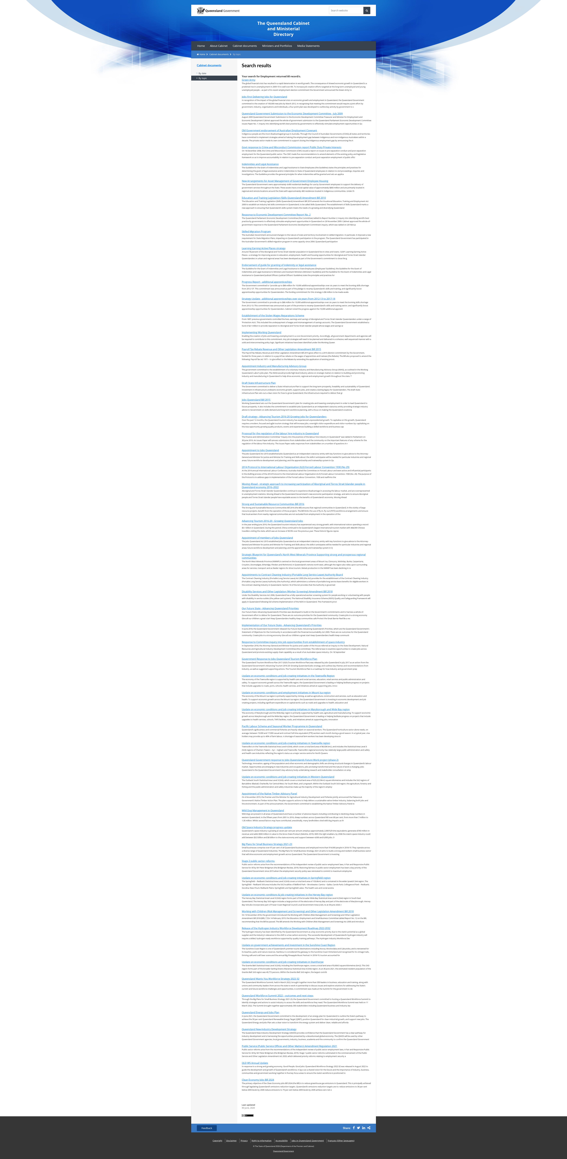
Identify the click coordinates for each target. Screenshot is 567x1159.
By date (202, 73)
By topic (203, 78)
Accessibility (282, 1140)
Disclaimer (231, 1140)
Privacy (244, 1140)
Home (201, 46)
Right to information (262, 1140)
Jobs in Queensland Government (308, 1140)
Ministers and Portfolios (277, 46)
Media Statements (308, 46)
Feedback (207, 1128)
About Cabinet (219, 46)
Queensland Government (283, 1151)
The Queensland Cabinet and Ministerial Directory (283, 28)
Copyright (217, 1140)
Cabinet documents (245, 46)
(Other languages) (341, 1140)
